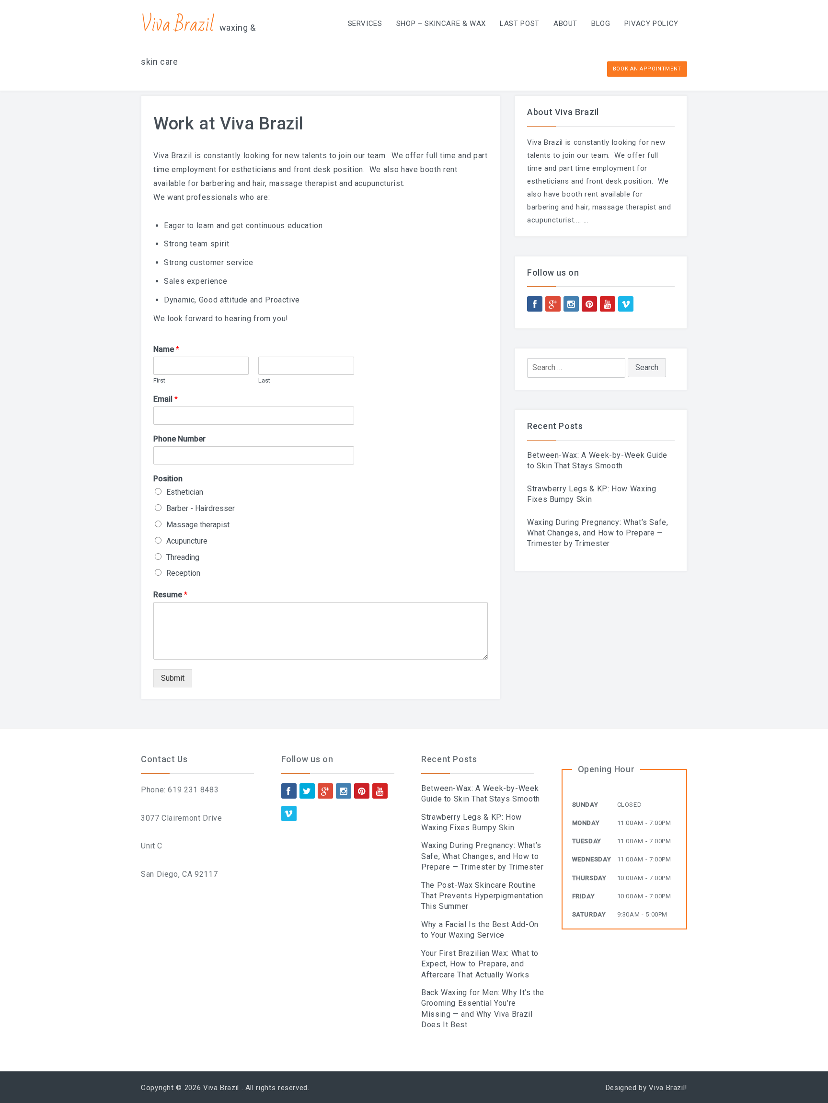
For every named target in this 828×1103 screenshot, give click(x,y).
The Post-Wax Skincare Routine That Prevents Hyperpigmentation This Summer (482, 896)
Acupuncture (186, 541)
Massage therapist (198, 524)
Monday (586, 822)
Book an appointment (647, 69)
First (159, 380)
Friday (583, 896)
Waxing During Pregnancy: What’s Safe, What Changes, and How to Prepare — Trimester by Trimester (597, 533)
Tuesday (586, 841)
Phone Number (179, 438)
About (565, 23)
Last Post (520, 23)
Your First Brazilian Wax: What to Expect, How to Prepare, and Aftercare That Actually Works (480, 964)
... (586, 220)
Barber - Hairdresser (200, 508)
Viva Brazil (178, 25)
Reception (183, 573)
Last (264, 380)
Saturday (589, 914)
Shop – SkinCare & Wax (441, 23)
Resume (170, 594)
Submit (172, 678)
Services (365, 23)
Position (168, 478)
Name (166, 349)
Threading (182, 557)
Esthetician (184, 492)
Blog (600, 23)
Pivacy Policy (651, 23)
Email (165, 399)
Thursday (589, 878)
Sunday (585, 804)
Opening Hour (606, 769)
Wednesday (591, 859)
